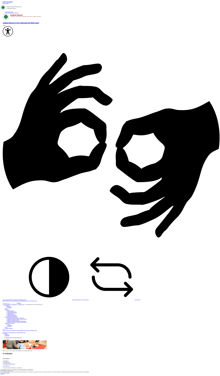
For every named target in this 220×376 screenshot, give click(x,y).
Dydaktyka (7, 309)
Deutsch (15, 300)
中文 (9, 300)
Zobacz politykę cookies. (5, 372)
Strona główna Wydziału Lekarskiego (12, 12)
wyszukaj (4, 303)
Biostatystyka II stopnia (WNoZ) (13, 320)
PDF (6, 365)
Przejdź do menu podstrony (8, 2)
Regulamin (9, 306)
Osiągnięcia (9, 326)
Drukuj (4, 365)
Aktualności (9, 325)
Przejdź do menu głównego (8, 1)
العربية (30, 300)
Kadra (6, 308)
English (6, 300)
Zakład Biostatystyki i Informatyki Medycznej (13, 337)
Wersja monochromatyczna (77, 299)
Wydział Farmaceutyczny (12, 311)
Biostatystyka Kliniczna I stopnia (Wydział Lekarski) (17, 319)
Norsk (24, 300)
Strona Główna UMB (9, 11)
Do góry (8, 365)
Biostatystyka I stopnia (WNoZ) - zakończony (15, 318)
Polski (4, 300)
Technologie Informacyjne (12, 315)
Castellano (12, 300)
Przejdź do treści (6, 3)
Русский (27, 300)
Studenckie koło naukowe (9, 323)
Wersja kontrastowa (22, 299)
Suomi (32, 300)
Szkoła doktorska (10, 313)
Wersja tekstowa (86, 299)
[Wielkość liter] (3, 329)
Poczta (6, 327)
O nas (8, 324)
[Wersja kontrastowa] (4, 329)
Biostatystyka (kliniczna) (11, 314)
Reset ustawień (137, 299)
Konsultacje (9, 307)
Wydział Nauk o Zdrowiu (12, 312)
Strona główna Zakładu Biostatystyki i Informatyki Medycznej (14, 332)
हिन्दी (22, 300)
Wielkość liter (15, 299)
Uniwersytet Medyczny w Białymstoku (10, 304)
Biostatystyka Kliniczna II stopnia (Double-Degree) (16, 321)
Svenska (35, 300)
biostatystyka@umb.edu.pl (10, 363)
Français (19, 300)
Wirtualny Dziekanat (8, 328)
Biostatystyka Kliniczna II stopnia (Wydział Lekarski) (17, 322)
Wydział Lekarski (21, 304)
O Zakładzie (7, 305)
